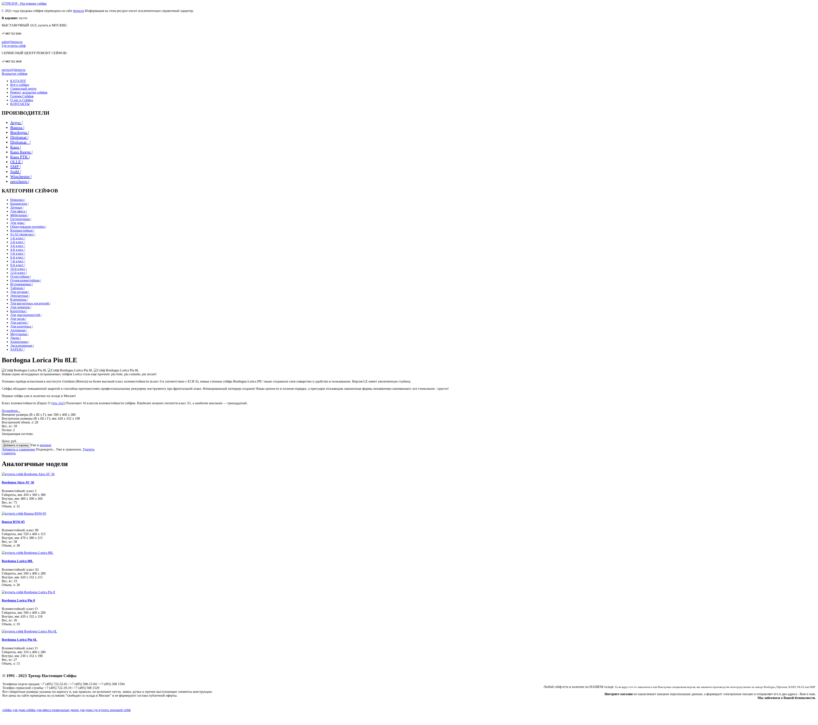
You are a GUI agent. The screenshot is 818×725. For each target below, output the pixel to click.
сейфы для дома (14, 710)
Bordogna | (19, 132)
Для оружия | (19, 292)
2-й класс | (17, 242)
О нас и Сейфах (21, 100)
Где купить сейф (14, 46)
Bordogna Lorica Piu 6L (19, 639)
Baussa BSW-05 (13, 522)
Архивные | (18, 330)
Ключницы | (19, 299)
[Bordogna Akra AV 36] (28, 474)
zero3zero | (19, 181)
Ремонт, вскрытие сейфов (29, 92)
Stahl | (15, 171)
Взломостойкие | (22, 230)
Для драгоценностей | (26, 315)
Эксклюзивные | (22, 345)
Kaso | (15, 147)
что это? (58, 403)
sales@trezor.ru (12, 42)
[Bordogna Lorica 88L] (27, 553)
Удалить (88, 449)
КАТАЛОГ (18, 81)
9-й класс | (17, 265)
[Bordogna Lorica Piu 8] (28, 592)
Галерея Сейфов (22, 96)
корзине (45, 445)
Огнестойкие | (20, 276)
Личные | (16, 207)
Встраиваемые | (21, 284)
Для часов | (18, 319)
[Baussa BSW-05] (24, 513)
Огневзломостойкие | (25, 280)
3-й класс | (17, 246)
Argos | (16, 122)
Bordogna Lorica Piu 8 (18, 600)
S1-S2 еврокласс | (22, 234)
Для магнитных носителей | (30, 303)
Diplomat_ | (20, 142)
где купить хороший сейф (112, 710)
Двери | (15, 338)
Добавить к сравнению (18, 449)
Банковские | (19, 203)
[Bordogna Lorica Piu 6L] (29, 631)
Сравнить (9, 453)
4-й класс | (17, 249)
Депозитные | (20, 296)
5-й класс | (17, 253)
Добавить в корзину (16, 445)
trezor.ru (78, 11)
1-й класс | (17, 238)
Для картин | (19, 322)
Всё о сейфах (19, 85)
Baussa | (17, 127)
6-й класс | (17, 257)
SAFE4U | (17, 349)
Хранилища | (19, 342)
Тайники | (17, 288)
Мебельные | (19, 215)
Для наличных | (21, 326)
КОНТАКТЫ (20, 104)
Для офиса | (18, 211)
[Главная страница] (24, 3)
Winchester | (21, 176)
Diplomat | (19, 137)
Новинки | (17, 200)
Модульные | (19, 334)
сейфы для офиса (39, 710)
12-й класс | (18, 272)
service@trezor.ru (13, 70)
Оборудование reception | (28, 226)
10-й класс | (18, 269)
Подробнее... (11, 411)
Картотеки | (18, 311)
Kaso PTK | (20, 157)
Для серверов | (20, 307)
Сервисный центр (23, 88)
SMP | (15, 166)
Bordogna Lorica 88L (17, 561)
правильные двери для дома (72, 710)
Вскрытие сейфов (14, 73)
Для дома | (17, 223)
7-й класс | (17, 261)
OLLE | (16, 161)
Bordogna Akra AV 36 (18, 482)
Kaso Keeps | (21, 152)
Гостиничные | (20, 219)
